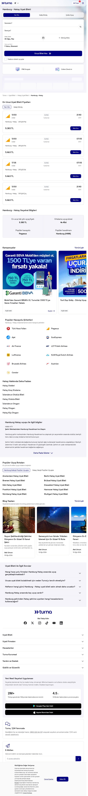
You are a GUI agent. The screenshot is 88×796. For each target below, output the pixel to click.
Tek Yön (7, 107)
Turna (4, 95)
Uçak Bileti (11, 95)
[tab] (16, 15)
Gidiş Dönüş (18, 107)
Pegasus (23, 233)
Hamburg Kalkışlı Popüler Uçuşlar (16, 470)
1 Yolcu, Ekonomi (11, 46)
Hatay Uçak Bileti (23, 95)
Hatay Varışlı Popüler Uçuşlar (43, 470)
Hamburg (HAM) (63, 233)
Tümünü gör (79, 248)
